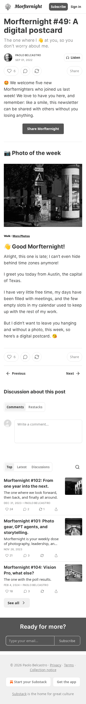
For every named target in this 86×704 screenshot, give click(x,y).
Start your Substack (30, 682)
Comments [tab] (15, 407)
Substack (19, 694)
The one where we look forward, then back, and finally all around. (31, 495)
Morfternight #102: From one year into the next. (28, 483)
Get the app (66, 682)
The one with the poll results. (27, 579)
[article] (43, 495)
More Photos (21, 236)
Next (70, 373)
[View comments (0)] (25, 71)
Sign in (76, 7)
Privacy (55, 665)
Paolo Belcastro (28, 55)
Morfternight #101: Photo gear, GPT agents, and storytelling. (29, 527)
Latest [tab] (22, 467)
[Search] (77, 467)
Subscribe (58, 7)
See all (13, 602)
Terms (69, 665)
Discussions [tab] (40, 467)
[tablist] (24, 407)
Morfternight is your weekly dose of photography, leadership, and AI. (31, 541)
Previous (18, 373)
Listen (75, 57)
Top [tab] (9, 467)
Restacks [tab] (35, 407)
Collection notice (43, 670)
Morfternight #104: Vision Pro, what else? (30, 570)
